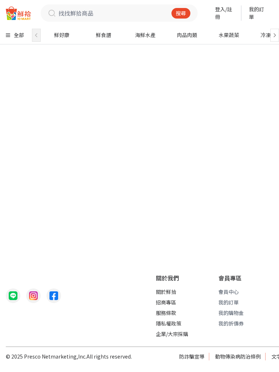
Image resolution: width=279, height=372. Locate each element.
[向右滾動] (274, 35)
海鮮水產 (145, 35)
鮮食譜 (103, 35)
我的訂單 (256, 12)
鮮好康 (61, 35)
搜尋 (181, 13)
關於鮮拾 (166, 291)
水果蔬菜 (229, 35)
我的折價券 (231, 323)
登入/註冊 (223, 12)
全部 (19, 35)
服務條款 (166, 312)
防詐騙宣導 (192, 356)
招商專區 (166, 302)
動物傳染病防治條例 (238, 356)
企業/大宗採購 (172, 333)
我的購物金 (231, 312)
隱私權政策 (168, 323)
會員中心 (228, 291)
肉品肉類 (187, 35)
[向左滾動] (36, 35)
